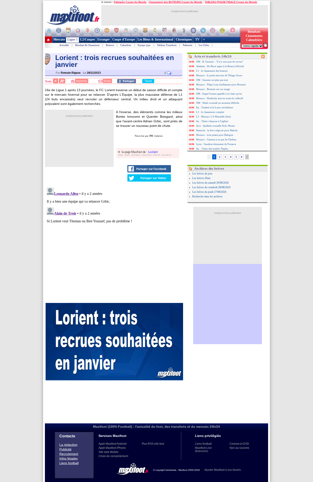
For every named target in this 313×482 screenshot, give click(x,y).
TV (197, 39)
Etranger (103, 39)
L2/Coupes (87, 39)
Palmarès (187, 45)
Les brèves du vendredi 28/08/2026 (211, 187)
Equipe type (144, 45)
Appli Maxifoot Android (112, 443)
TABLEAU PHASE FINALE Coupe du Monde (231, 2)
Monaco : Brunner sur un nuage (213, 89)
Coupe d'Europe (123, 39)
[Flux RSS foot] (263, 57)
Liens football (69, 463)
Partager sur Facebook (151, 169)
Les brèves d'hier (201, 178)
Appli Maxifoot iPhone (112, 447)
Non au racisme (239, 447)
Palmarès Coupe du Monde (130, 2)
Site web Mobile (108, 452)
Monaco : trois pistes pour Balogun (214, 134)
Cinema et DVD (239, 443)
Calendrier (125, 45)
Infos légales (68, 458)
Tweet (148, 81)
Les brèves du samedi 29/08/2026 (210, 182)
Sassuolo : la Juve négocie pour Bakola (216, 130)
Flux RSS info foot (153, 443)
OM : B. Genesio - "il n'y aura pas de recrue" (219, 61)
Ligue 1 (72, 39)
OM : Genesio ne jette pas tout (212, 80)
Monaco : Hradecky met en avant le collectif (219, 98)
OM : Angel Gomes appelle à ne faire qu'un (219, 93)
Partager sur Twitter (153, 178)
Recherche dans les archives (207, 196)
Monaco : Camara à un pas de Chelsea (216, 139)
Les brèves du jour (202, 173)
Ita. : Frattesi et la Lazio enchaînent (214, 107)
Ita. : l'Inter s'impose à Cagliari (212, 121)
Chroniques (184, 39)
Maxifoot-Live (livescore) (203, 449)
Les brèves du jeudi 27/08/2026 (209, 191)
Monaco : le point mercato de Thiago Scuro (219, 75)
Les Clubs (204, 45)
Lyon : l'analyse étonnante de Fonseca (216, 144)
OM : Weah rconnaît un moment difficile (217, 102)
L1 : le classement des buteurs (212, 70)
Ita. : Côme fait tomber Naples (212, 148)
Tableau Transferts (166, 45)
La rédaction (68, 445)
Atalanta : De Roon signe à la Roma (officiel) (220, 66)
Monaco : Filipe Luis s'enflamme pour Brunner (221, 84)
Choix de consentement (113, 456)
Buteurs (110, 45)
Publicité (65, 449)
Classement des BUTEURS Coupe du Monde (175, 2)
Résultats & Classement (87, 45)
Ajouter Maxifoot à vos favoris (222, 469)
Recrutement (68, 454)
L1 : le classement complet (210, 112)
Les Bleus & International (155, 39)
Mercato (59, 39)
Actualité (64, 45)
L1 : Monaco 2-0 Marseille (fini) (213, 116)
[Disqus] (114, 243)
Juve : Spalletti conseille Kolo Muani (215, 125)
